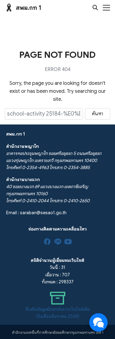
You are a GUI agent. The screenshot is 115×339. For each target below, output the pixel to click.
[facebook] (47, 242)
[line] (58, 242)
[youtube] (68, 242)
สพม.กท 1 (28, 8)
